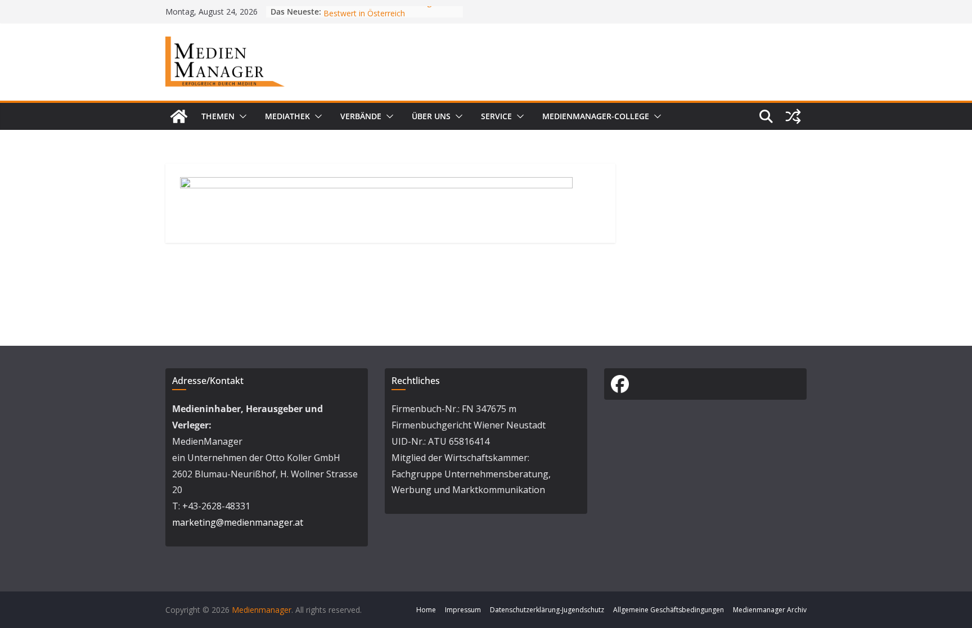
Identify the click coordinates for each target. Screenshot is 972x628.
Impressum (463, 610)
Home (426, 610)
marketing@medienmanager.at (237, 522)
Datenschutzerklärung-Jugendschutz (547, 610)
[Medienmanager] (178, 116)
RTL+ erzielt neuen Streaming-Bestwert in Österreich (378, 12)
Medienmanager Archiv (770, 610)
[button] (241, 116)
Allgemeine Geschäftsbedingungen (668, 610)
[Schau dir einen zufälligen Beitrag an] (793, 116)
